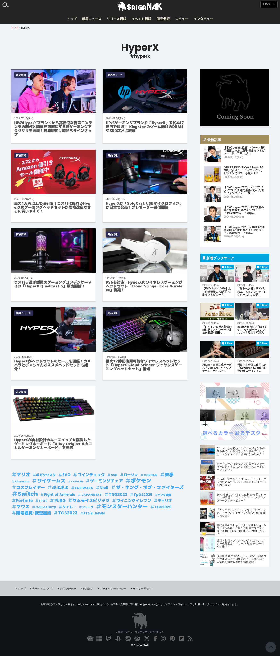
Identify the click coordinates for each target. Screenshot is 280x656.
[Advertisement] (234, 97)
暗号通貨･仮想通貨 (33, 513)
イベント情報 (141, 18)
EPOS (43, 501)
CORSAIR (151, 475)
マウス (22, 507)
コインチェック (91, 475)
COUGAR (77, 481)
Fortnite (24, 500)
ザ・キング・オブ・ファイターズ (150, 487)
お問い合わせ (68, 588)
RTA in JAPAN (94, 513)
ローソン (131, 474)
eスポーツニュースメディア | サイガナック (140, 632)
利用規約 (88, 588)
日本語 (266, 4)
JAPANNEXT (91, 494)
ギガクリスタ (46, 475)
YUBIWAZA (84, 488)
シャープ (87, 507)
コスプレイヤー (30, 487)
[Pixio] (234, 438)
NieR (104, 487)
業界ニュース (91, 18)
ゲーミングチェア (106, 481)
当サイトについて (42, 588)
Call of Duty (45, 507)
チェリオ (165, 500)
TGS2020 (163, 507)
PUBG (60, 500)
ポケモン (141, 481)
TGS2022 (118, 494)
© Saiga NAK (140, 645)
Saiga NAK (140, 6)
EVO (67, 474)
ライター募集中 (142, 588)
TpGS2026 (143, 494)
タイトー (69, 507)
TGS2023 (67, 513)
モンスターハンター (125, 507)
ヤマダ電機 (164, 495)
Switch (28, 494)
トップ (72, 18)
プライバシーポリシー (113, 588)
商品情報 (163, 18)
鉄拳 (169, 475)
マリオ (23, 475)
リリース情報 (116, 18)
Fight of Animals (59, 494)
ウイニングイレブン (133, 500)
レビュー (181, 18)
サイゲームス (51, 481)
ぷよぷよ (60, 487)
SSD (114, 475)
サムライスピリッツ (91, 500)
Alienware (22, 481)
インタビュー (203, 18)
